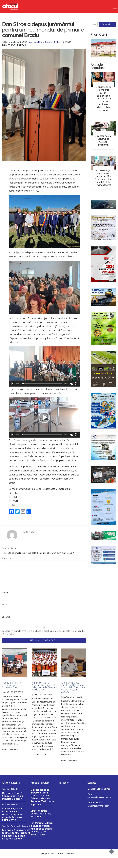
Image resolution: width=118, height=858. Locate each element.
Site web (6, 616)
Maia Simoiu (28, 531)
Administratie (16, 826)
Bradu (67, 41)
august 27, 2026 (13, 692)
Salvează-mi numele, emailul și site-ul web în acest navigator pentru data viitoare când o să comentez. (43, 632)
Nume (5, 592)
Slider (49, 41)
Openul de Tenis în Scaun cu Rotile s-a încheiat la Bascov (11, 685)
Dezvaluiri (26, 826)
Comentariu (8, 558)
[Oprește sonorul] (71, 383)
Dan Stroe (8, 45)
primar (21, 45)
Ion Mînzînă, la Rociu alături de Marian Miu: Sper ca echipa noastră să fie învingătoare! (103, 178)
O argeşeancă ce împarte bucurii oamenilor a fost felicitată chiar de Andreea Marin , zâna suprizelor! (103, 98)
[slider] (42, 383)
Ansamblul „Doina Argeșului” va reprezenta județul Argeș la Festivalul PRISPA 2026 (44, 686)
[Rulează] (12, 383)
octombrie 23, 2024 (15, 41)
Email (5, 604)
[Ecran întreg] (76, 383)
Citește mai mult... (11, 749)
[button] (44, 366)
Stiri (57, 41)
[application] (44, 366)
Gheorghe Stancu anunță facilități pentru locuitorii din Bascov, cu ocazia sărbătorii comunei (73, 687)
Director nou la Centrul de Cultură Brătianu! (103, 140)
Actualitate (36, 41)
